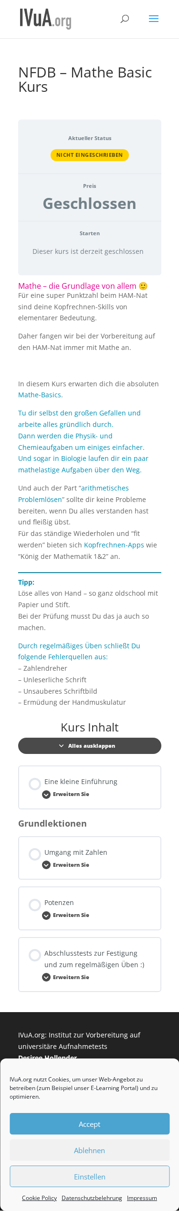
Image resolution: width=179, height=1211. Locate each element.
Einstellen (89, 1176)
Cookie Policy (39, 1198)
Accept (89, 1124)
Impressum (142, 1198)
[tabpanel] (89, 495)
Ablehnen (89, 1150)
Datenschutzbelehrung (92, 1198)
